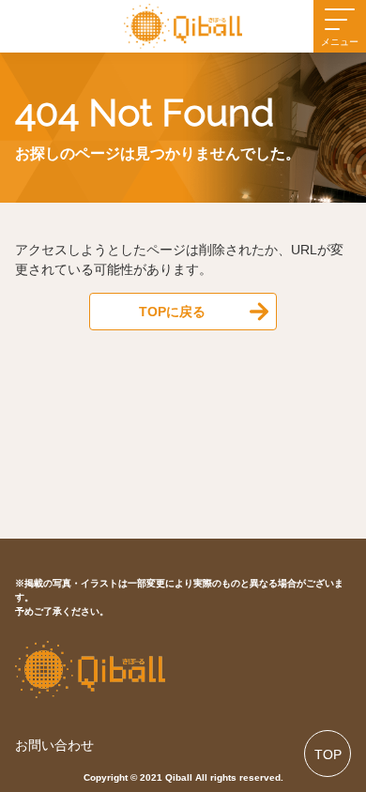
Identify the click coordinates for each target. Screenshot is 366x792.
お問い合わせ (54, 745)
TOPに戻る (172, 311)
